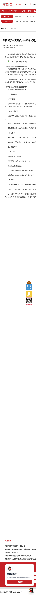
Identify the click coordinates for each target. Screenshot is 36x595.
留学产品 (32, 21)
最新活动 (25, 21)
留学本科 (25, 16)
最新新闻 (13, 28)
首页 (3, 11)
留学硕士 (32, 16)
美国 (23, 11)
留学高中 (18, 16)
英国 (29, 11)
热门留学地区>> (13, 11)
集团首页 (19, 4)
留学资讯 (18, 21)
